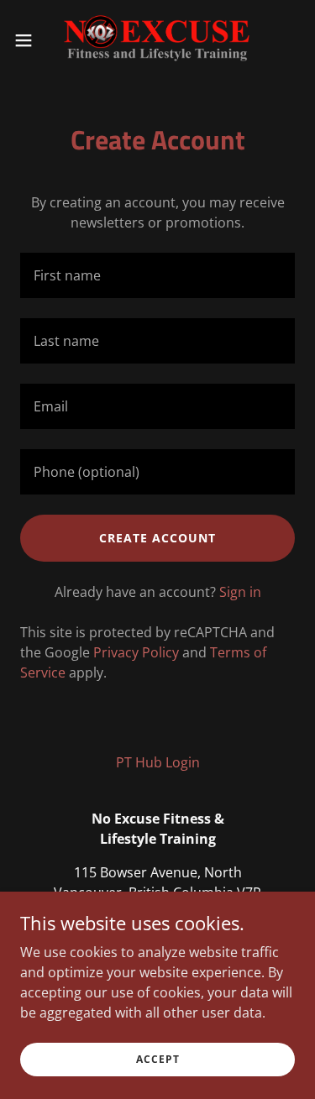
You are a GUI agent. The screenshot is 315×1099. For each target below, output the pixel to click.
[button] (29, 40)
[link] (157, 40)
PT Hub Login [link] (158, 762)
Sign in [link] (240, 592)
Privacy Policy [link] (136, 652)
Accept (158, 1059)
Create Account (157, 538)
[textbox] (157, 275)
